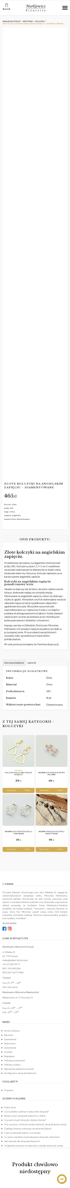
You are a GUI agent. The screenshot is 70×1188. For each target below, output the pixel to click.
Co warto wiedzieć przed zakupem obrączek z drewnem (32, 1137)
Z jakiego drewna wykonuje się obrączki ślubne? (28, 1128)
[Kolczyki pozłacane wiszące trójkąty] (19, 751)
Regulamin (9, 1056)
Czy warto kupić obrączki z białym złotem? (25, 1120)
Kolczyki (12, 726)
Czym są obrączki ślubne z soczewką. (22, 1132)
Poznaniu (8, 1090)
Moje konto (10, 1043)
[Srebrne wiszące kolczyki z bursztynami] (52, 810)
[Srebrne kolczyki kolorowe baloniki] (52, 751)
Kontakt (8, 1051)
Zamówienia (10, 1039)
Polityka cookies (12, 1064)
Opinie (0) (31, 663)
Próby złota (10, 1107)
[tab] (14, 662)
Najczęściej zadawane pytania (19, 1068)
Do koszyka (11, 790)
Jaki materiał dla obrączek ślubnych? (22, 1141)
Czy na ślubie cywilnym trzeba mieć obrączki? (26, 1111)
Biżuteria (8, 1035)
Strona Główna (12, 1030)
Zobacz (27, 790)
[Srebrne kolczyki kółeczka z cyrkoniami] (19, 810)
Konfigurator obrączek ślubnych (20, 1073)
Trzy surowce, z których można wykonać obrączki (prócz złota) (35, 1124)
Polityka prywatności (14, 1060)
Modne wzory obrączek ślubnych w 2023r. (25, 1115)
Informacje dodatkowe (14, 663)
